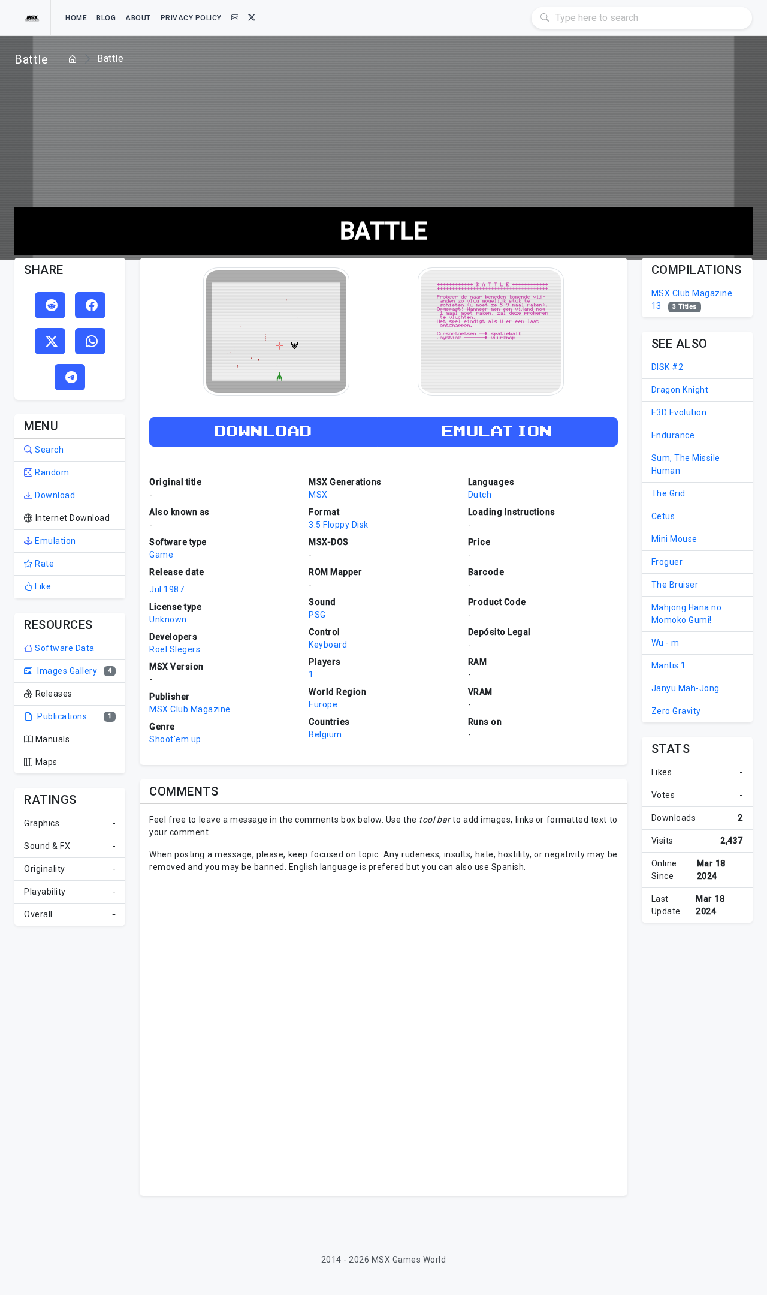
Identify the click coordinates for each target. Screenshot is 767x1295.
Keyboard (328, 644)
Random (51, 472)
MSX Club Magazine (190, 709)
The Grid (668, 493)
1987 (174, 589)
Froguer (667, 562)
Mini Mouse (674, 539)
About (138, 18)
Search (48, 449)
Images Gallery (66, 671)
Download (54, 495)
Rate (43, 563)
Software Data (64, 648)
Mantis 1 (668, 665)
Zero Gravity (676, 711)
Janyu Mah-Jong (685, 688)
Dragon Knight (680, 389)
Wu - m (665, 643)
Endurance (673, 435)
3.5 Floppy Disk (339, 524)
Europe (323, 704)
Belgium (325, 734)
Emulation (54, 541)
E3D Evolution (679, 412)
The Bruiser (675, 584)
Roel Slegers (174, 649)
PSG (317, 614)
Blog (106, 18)
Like (42, 586)
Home (76, 18)
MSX (318, 494)
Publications (61, 716)
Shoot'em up (175, 739)
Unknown (168, 619)
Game (161, 554)
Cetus (663, 516)
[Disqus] (383, 1033)
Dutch (480, 494)
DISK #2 (667, 367)
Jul (155, 589)
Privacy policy (191, 18)
